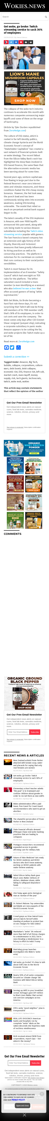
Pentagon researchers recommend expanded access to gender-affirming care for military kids (28, 847)
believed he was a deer (24, 288)
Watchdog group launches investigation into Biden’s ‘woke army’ (26, 951)
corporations (27, 365)
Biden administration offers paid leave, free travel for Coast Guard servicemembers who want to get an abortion (29, 807)
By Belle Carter (28, 814)
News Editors (22, 37)
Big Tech (33, 362)
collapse (16, 365)
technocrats (35, 378)
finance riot (29, 372)
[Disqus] (24, 571)
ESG (20, 372)
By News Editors (29, 783)
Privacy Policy (18, 1100)
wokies (25, 381)
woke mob (16, 381)
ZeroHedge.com (17, 130)
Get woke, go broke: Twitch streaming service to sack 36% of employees (27, 778)
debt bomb (15, 368)
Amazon (24, 362)
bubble (7, 365)
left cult (40, 372)
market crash (10, 375)
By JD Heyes (27, 840)
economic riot (11, 372)
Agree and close (22, 1106)
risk (13, 378)
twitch (7, 381)
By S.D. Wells (27, 870)
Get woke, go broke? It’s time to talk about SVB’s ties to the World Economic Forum (29, 964)
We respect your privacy (36, 1078)
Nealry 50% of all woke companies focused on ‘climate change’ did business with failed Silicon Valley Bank (28, 979)
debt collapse (29, 368)
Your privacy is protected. (15, 427)
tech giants (22, 378)
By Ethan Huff (28, 771)
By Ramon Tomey (29, 1044)
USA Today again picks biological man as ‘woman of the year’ (27, 894)
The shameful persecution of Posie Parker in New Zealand (28, 820)
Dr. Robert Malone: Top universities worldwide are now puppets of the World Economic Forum (28, 906)
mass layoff (24, 375)
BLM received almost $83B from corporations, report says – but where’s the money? (27, 1038)
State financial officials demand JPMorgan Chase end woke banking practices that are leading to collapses (28, 833)
